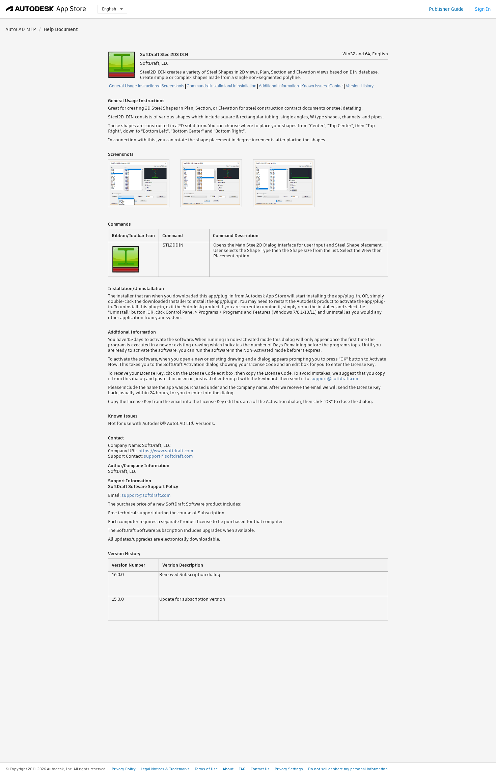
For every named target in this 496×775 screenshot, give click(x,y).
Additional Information (279, 86)
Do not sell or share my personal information (348, 769)
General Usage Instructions (134, 86)
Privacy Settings (289, 769)
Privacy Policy (124, 769)
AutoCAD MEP (20, 29)
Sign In (483, 9)
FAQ (242, 769)
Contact (336, 86)
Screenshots (172, 86)
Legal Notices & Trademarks (165, 769)
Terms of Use (206, 769)
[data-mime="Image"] (144, 183)
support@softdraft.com (334, 378)
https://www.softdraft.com (165, 451)
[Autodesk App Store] (46, 9)
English (109, 9)
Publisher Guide (446, 9)
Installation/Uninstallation (233, 86)
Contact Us (260, 769)
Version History (360, 86)
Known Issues (314, 86)
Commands (197, 86)
